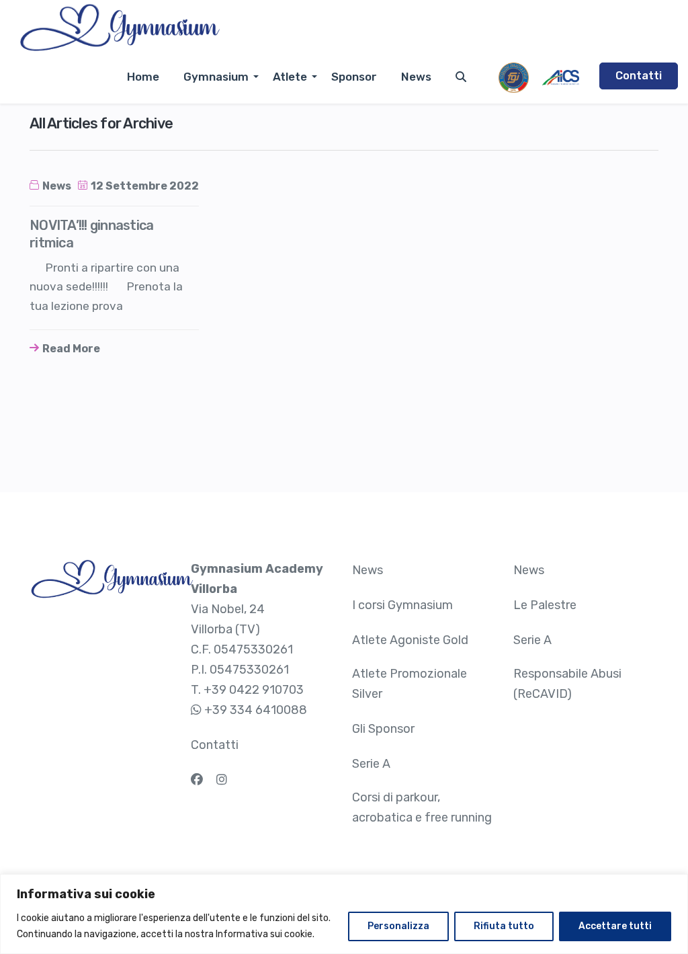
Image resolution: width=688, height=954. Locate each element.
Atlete (290, 76)
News (416, 76)
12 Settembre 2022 (145, 186)
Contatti (638, 75)
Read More (71, 348)
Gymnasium (216, 76)
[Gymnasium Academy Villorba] (119, 28)
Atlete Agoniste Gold (410, 640)
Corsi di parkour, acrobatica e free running (422, 807)
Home (143, 76)
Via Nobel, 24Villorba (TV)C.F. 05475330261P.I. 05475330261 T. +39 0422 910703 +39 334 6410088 (257, 639)
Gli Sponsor (383, 728)
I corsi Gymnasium (402, 605)
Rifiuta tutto (504, 926)
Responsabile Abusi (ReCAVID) (567, 683)
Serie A (371, 763)
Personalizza (398, 926)
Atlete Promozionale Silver (409, 683)
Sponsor (354, 76)
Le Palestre (544, 605)
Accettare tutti (615, 926)
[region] (344, 914)
